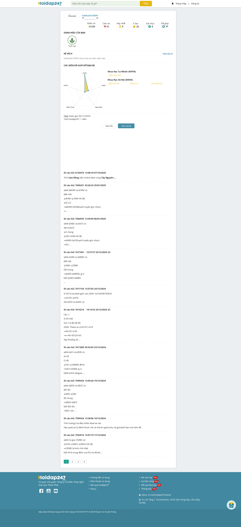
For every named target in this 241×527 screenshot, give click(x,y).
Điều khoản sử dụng (100, 481)
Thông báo (148, 488)
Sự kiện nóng (149, 481)
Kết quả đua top (150, 485)
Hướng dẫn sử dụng (100, 477)
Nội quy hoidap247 (100, 485)
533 (93, 26)
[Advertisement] (118, 149)
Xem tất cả (168, 53)
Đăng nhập (181, 3)
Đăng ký (195, 3)
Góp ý (93, 488)
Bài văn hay (149, 477)
